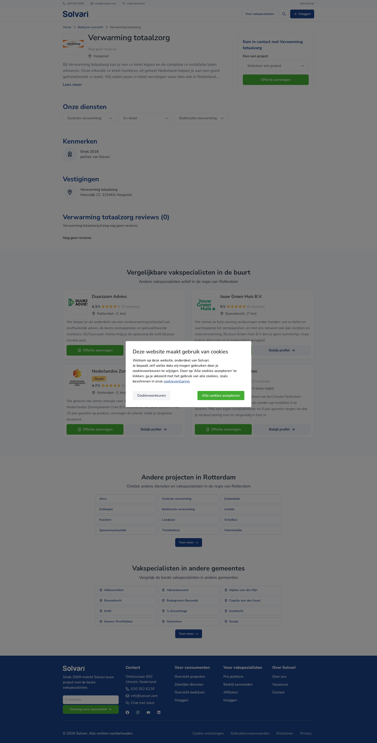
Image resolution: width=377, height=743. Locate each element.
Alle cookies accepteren (221, 395)
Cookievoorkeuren (151, 395)
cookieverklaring (176, 381)
